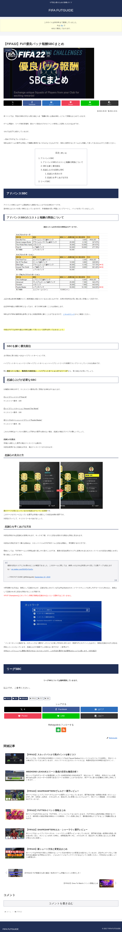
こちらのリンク (69, 314)
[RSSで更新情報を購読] (63, 729)
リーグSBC (45, 181)
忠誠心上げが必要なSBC (53, 170)
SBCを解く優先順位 (51, 166)
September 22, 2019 (42, 577)
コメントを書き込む (61, 903)
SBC (16, 698)
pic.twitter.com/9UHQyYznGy (22, 569)
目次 (57, 153)
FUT (41, 698)
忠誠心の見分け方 (54, 174)
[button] (109, 103)
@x (62, 25)
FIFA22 (8, 698)
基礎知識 (24, 698)
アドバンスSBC (47, 158)
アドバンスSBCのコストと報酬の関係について (63, 162)
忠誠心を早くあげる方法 (57, 177)
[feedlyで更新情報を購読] (58, 729)
